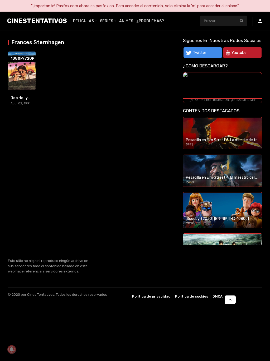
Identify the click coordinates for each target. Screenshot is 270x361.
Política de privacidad (151, 296)
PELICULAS (83, 21)
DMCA (218, 296)
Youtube (239, 52)
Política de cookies (191, 296)
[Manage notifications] (11, 349)
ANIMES (126, 21)
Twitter (199, 52)
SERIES (106, 21)
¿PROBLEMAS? (150, 21)
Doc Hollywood (24, 98)
